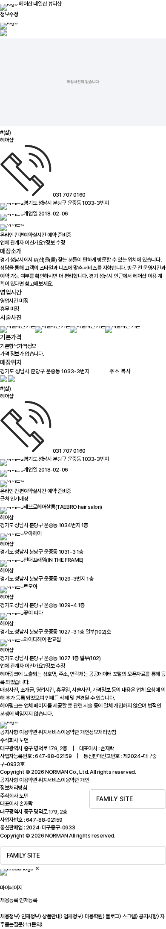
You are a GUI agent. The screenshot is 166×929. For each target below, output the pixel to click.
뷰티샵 (55, 3)
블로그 (113, 916)
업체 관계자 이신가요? (32, 242)
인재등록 (28, 900)
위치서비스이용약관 (58, 732)
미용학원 (95, 916)
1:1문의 (34, 924)
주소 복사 (120, 371)
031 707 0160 (69, 195)
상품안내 (52, 916)
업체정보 (73, 916)
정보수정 (9, 14)
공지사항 (9, 732)
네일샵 (40, 3)
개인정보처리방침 (98, 732)
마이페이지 (11, 888)
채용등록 (9, 900)
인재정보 (31, 916)
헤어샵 (25, 3)
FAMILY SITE (114, 799)
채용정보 (10, 916)
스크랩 (129, 916)
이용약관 (28, 732)
